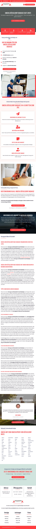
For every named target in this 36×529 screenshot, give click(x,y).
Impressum (29, 520)
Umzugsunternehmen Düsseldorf (6, 527)
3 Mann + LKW (18, 520)
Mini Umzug (6, 518)
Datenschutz (29, 522)
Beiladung (17, 516)
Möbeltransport (18, 518)
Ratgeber (29, 518)
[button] (24, 4)
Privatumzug (6, 516)
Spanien (12, 272)
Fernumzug (6, 520)
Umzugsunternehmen (25, 257)
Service (9, 274)
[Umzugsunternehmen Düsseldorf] (6, 4)
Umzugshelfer (18, 522)
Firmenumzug (6, 522)
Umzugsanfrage (29, 516)
